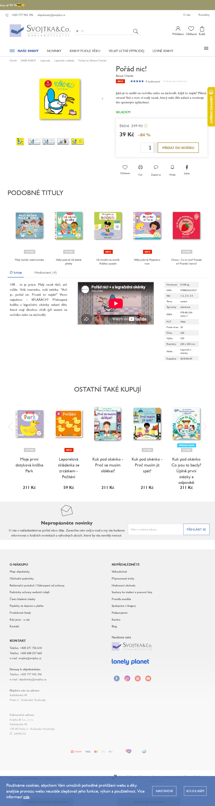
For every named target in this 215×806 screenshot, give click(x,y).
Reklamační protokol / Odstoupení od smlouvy (37, 585)
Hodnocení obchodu (123, 585)
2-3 (186, 295)
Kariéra (116, 619)
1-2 (182, 295)
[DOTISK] (29, 225)
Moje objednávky (20, 571)
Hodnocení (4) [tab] (45, 272)
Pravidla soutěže (121, 599)
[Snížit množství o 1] (155, 150)
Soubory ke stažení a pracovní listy (132, 592)
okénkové (185, 307)
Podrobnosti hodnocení (175, 81)
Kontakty (204, 14)
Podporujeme (119, 612)
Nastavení (164, 791)
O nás (186, 14)
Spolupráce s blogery (124, 605)
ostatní (183, 301)
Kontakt (14, 626)
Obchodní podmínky (22, 578)
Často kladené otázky (22, 599)
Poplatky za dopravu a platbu (27, 605)
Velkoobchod (119, 571)
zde (26, 796)
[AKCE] (107, 225)
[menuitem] (24, 52)
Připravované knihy (123, 578)
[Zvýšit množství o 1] (155, 145)
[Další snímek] (102, 99)
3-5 (191, 295)
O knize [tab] (16, 272)
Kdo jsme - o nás (20, 619)
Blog (114, 626)
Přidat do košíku (178, 148)
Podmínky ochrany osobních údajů (30, 592)
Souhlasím (195, 791)
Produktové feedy (20, 612)
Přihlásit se (196, 529)
